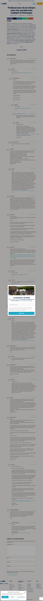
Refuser (12, 597)
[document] (21, 300)
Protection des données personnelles (13, 599)
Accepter (5, 597)
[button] (24, 592)
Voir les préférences (21, 597)
